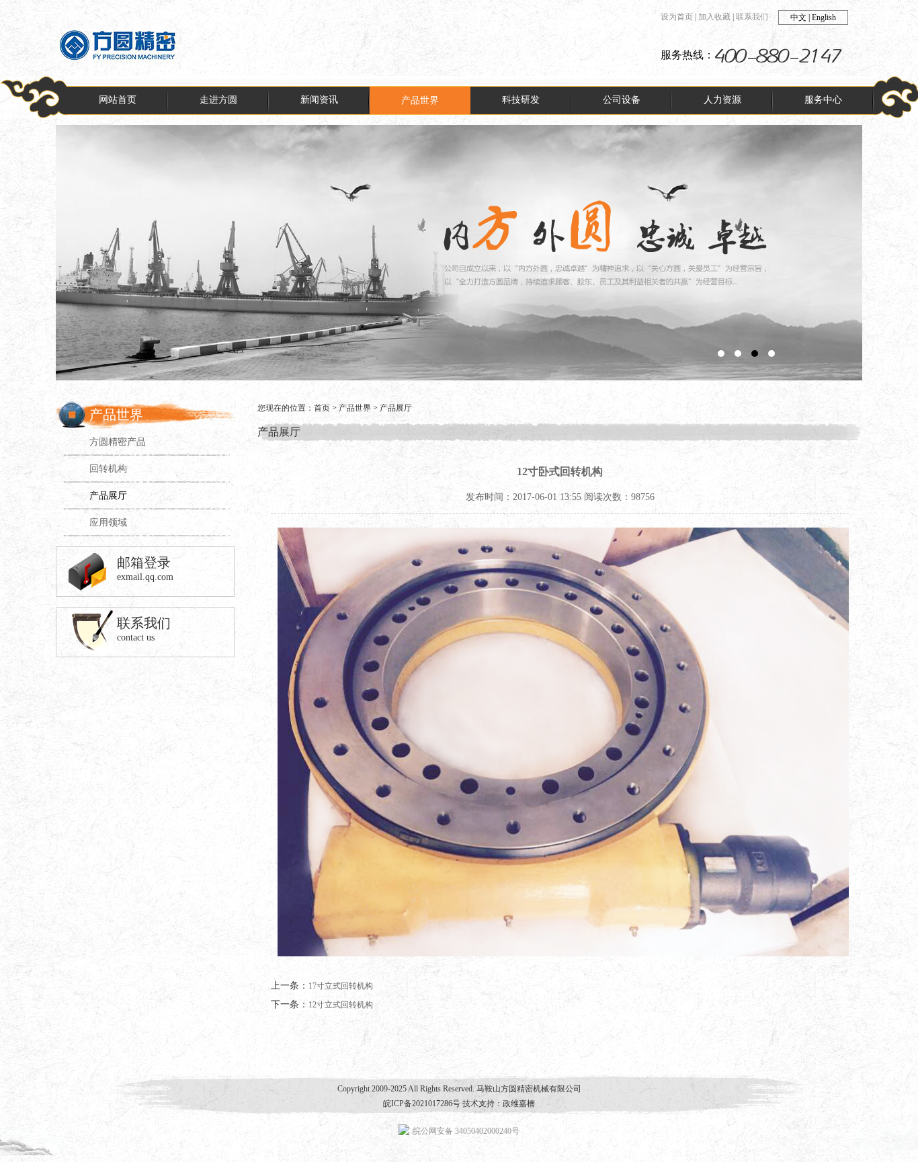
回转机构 (108, 469)
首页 (322, 408)
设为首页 (677, 17)
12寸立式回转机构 (340, 1004)
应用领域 (108, 522)
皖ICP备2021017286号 (421, 1103)
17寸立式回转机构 (340, 986)
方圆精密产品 (117, 442)
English (824, 17)
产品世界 (355, 408)
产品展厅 (108, 496)
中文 (798, 17)
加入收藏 (714, 17)
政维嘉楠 (519, 1103)
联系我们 (752, 17)
